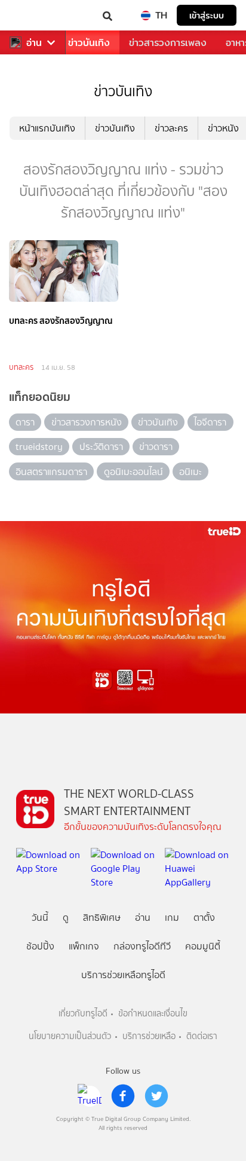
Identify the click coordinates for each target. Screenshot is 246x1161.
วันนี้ (40, 917)
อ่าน (34, 42)
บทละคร (21, 367)
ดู (66, 917)
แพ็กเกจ (84, 946)
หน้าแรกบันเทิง (47, 128)
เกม (172, 917)
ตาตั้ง (204, 917)
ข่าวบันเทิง (89, 42)
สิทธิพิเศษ (102, 917)
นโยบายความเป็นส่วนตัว (70, 1036)
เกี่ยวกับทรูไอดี (83, 1013)
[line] (90, 1096)
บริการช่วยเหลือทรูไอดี (123, 975)
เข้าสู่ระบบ (206, 15)
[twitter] (156, 1096)
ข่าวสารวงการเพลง (168, 42)
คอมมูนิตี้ (202, 946)
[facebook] (123, 1096)
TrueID (33, 15)
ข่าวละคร (171, 128)
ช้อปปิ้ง (40, 946)
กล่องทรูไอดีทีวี (142, 946)
